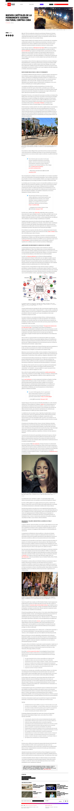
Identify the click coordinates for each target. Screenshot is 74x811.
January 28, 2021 (32, 172)
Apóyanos (51, 4)
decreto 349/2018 (26, 50)
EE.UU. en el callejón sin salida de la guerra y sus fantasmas (38, 786)
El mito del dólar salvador (37, 793)
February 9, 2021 (44, 399)
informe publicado (31, 256)
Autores (21, 4)
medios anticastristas (50, 372)
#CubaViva (40, 166)
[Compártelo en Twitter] (8, 35)
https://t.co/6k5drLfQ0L (34, 205)
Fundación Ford (53, 451)
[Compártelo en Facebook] (6, 35)
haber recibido (51, 231)
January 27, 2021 (39, 209)
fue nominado (36, 443)
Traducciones (31, 4)
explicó (42, 404)
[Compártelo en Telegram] (10, 35)
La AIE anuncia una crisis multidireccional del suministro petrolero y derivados (62, 787)
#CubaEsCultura (34, 166)
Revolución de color (27, 776)
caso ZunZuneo (27, 379)
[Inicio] (11, 4)
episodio (25, 555)
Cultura (23, 779)
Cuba (22, 776)
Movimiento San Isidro (39, 47)
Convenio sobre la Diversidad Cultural (39, 605)
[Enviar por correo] (12, 35)
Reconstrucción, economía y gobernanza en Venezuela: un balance (62, 794)
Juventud (26, 779)
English (41, 4)
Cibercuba (37, 212)
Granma (38, 621)
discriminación (25, 556)
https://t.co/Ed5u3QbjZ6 (46, 396)
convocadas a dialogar (39, 102)
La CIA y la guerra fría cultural (33, 651)
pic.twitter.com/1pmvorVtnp (35, 168)
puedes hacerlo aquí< (47, 769)
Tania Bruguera (26, 240)
